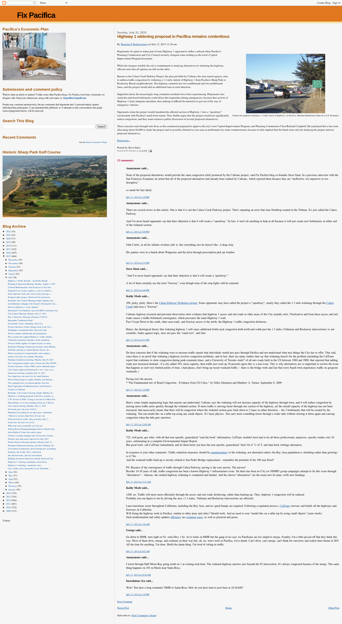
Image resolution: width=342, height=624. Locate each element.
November (14, 263)
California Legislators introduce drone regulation (28, 340)
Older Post (333, 608)
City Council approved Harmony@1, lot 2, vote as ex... (31, 369)
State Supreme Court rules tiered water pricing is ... (30, 293)
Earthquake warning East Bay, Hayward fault (27, 330)
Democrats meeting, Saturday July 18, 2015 (26, 373)
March (12, 482)
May (11, 475)
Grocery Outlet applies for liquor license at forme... (30, 343)
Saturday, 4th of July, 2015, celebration (24, 452)
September (14, 270)
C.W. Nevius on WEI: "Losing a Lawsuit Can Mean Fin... (32, 399)
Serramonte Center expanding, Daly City (25, 323)
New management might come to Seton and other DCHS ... (33, 363)
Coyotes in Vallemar (16, 389)
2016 (8, 252)
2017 (8, 249)
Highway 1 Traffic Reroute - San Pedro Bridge (28, 280)
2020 (8, 238)
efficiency (176, 517)
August (12, 273)
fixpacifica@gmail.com (74, 98)
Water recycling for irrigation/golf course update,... (30, 353)
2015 (8, 256)
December (13, 259)
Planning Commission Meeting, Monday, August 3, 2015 (31, 284)
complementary (219, 452)
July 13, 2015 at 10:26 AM (138, 574)
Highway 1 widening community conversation (27, 461)
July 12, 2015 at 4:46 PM (137, 290)
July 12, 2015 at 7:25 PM (137, 389)
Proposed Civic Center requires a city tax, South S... (30, 290)
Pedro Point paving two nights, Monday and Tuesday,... (31, 379)
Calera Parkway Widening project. (178, 303)
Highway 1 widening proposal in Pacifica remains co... (31, 396)
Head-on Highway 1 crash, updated (23, 307)
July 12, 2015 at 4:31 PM (137, 262)
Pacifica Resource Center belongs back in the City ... (30, 326)
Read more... (123, 140)
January (12, 489)
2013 (8, 496)
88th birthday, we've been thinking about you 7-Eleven (31, 402)
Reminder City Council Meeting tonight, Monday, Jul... (31, 300)
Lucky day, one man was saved (21, 422)
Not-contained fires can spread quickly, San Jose (28, 382)
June (11, 471)
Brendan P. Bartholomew (134, 44)
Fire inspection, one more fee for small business (28, 376)
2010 (8, 507)
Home (228, 608)
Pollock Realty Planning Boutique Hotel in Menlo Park (31, 429)
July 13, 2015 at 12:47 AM (138, 481)
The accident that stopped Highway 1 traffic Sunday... (30, 336)
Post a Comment (124, 601)
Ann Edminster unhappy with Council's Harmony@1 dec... (33, 303)
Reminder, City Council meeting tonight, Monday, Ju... (31, 392)
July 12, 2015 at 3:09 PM (137, 231)
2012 (8, 500)
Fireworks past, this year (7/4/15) (22, 409)
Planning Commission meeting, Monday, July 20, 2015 (30, 359)
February (13, 485)
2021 (8, 234)
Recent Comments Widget (96, 142)
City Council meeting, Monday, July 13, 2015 (27, 405)
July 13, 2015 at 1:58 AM (138, 524)
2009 (8, 510)
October (12, 266)
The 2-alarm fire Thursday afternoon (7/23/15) (27, 317)
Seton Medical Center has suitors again (24, 432)
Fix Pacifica (36, 15)
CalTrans (285, 506)
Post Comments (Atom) (144, 615)
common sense (194, 517)
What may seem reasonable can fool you (25, 425)
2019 (8, 242)
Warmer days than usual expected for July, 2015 (28, 439)
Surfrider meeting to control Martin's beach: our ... (29, 349)
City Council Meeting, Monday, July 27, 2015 (27, 313)
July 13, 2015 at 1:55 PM (137, 594)
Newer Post (123, 608)
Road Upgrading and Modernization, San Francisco (29, 386)
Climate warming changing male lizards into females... (31, 435)
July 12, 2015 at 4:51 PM (137, 339)
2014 (8, 493)
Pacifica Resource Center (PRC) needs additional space (31, 366)
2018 (8, 245)
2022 (8, 231)
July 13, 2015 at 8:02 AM (138, 551)
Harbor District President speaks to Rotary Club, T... (30, 442)
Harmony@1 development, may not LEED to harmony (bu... (33, 310)
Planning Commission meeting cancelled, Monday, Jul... (31, 445)
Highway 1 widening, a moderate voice (24, 465)
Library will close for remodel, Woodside (25, 356)
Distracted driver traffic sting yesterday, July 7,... (29, 419)
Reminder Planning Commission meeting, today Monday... (32, 346)
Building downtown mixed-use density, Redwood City (30, 458)
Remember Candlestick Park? (20, 320)
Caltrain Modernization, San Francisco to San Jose (29, 287)
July (11, 277)
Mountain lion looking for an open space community (30, 412)
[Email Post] (150, 150)
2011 (8, 503)
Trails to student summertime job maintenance (27, 333)
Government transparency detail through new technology (32, 448)
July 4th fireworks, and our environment (25, 455)
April (11, 479)
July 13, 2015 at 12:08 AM (138, 424)
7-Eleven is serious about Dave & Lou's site (26, 415)
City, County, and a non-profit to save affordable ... (29, 468)
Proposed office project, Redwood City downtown (29, 297)
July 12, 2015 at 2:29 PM (137, 197)
